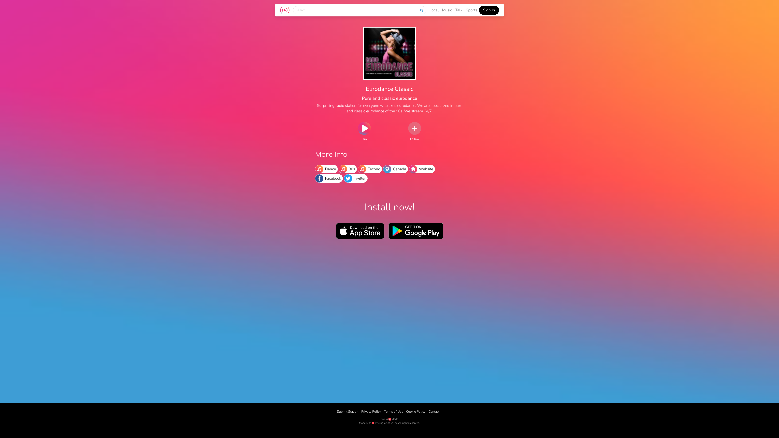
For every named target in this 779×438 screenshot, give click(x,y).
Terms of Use (393, 411)
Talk (459, 10)
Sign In (489, 10)
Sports (471, 10)
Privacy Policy (371, 411)
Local (434, 10)
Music (447, 10)
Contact (433, 411)
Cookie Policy (415, 411)
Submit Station (347, 411)
